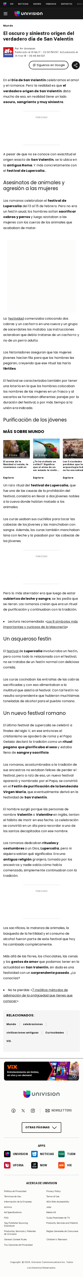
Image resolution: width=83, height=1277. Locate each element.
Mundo (8, 25)
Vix (11, 4)
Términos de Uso (12, 1196)
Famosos (51, 4)
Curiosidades (54, 1032)
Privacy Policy (53, 1191)
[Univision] (29, 13)
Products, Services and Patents (62, 1223)
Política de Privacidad (15, 1191)
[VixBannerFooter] (41, 1071)
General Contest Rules (15, 1239)
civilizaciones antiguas (22, 1032)
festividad (16, 318)
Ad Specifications (13, 1212)
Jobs (48, 1206)
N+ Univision (27, 48)
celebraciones (33, 1024)
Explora (8, 477)
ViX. (9, 1041)
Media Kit (51, 1212)
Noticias (23, 4)
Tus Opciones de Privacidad (18, 1244)
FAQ (6, 1217)
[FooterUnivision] (41, 1094)
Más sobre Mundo (23, 431)
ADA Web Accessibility (57, 1201)
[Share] (76, 65)
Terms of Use (52, 1196)
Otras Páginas (37, 1127)
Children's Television (56, 1239)
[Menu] (5, 14)
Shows (37, 4)
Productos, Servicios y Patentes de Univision (20, 1232)
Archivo (8, 1206)
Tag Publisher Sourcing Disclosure (16, 1224)
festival (13, 651)
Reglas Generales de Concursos (62, 1231)
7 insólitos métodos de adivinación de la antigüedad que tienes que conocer (38, 995)
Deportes (66, 4)
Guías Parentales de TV (58, 1217)
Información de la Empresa (18, 1201)
